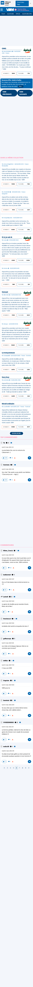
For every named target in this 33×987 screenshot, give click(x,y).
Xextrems (6, 465)
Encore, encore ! (16, 433)
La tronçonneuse (8, 353)
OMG (4, 49)
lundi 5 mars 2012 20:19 (8, 705)
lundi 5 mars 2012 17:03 (8, 665)
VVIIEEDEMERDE (8, 722)
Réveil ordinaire (8, 404)
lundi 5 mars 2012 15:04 (8, 601)
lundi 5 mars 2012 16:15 (8, 643)
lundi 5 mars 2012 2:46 (8, 469)
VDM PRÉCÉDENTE (7, 93)
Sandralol (6, 700)
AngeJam (6, 680)
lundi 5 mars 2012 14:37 (8, 579)
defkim (5, 660)
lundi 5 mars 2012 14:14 (8, 555)
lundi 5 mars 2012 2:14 (7, 447)
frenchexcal (7, 619)
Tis (4, 443)
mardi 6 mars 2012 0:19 (8, 751)
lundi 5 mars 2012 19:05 (8, 685)
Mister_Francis (8, 550)
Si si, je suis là (7, 237)
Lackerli (5, 597)
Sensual (5, 292)
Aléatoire (10, 14)
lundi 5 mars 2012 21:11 (7, 727)
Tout (3, 14)
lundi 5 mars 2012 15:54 (8, 623)
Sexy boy (5, 377)
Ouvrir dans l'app (20, 3)
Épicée (18, 14)
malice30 (6, 746)
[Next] (4, 768)
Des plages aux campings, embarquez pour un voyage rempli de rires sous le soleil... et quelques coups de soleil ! (15, 83)
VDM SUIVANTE (23, 93)
